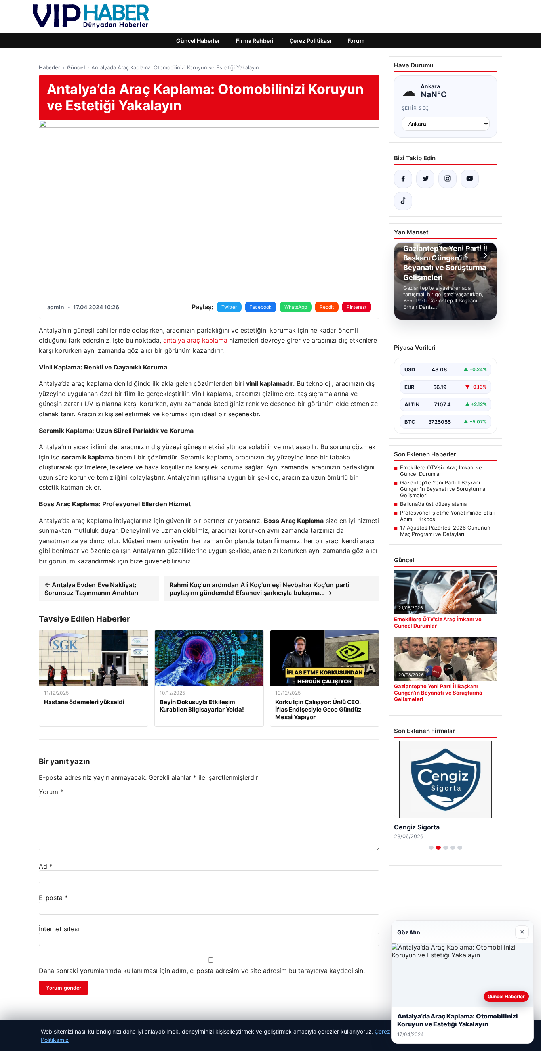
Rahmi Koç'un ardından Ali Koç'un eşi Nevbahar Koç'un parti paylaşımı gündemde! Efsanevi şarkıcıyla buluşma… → (259, 589)
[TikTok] (403, 201)
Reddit (327, 307)
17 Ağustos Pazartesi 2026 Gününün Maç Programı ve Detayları (445, 531)
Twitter (229, 307)
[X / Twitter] (425, 179)
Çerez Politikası (310, 40)
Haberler (49, 67)
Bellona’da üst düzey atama (433, 504)
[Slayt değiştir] (431, 848)
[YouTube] (470, 179)
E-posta (53, 898)
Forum (356, 40)
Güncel (76, 67)
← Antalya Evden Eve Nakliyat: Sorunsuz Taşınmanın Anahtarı (91, 589)
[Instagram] (447, 179)
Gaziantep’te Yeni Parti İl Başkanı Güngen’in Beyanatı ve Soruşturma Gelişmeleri (442, 488)
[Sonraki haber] (484, 255)
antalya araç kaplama (195, 340)
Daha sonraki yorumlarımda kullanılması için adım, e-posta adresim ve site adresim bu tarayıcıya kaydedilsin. (202, 970)
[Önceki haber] (467, 255)
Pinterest (356, 307)
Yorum (51, 792)
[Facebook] (403, 179)
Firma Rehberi (255, 40)
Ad (45, 866)
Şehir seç (416, 108)
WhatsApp (295, 307)
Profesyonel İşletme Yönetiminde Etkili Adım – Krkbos (447, 515)
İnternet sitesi (59, 929)
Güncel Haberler (198, 40)
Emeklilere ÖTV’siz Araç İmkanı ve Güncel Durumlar (441, 470)
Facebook (261, 307)
